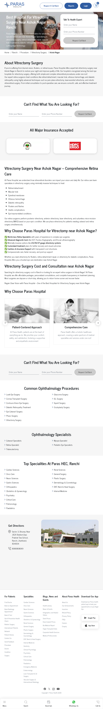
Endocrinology (28, 670)
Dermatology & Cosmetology (65, 482)
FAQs (63, 619)
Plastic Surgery (60, 478)
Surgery (7, 655)
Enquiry (64, 626)
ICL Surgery (58, 398)
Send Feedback (9, 641)
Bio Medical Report (49, 625)
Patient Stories (9, 634)
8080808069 (17, 548)
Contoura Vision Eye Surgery (17, 402)
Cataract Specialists (13, 440)
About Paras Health (70, 596)
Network (7, 631)
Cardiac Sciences (12, 469)
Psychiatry (10, 495)
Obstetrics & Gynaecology (16, 491)
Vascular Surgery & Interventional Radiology (31, 680)
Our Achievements (68, 605)
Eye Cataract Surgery (14, 411)
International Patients (11, 628)
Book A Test (8, 615)
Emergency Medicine (30, 666)
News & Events (48, 609)
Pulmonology (11, 503)
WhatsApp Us (73, 705)
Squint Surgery (59, 402)
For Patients (10, 596)
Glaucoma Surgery (61, 394)
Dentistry (27, 646)
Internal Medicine (60, 491)
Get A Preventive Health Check (12, 619)
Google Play (91, 618)
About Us (65, 602)
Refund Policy (66, 612)
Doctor (7, 648)
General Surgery (60, 473)
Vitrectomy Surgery (39, 52)
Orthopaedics (11, 486)
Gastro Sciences (12, 482)
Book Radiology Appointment (9, 610)
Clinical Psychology (30, 649)
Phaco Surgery (12, 415)
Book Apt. (48, 705)
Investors (65, 609)
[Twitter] (49, 689)
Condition (7, 652)
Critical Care (11, 499)
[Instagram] (53, 689)
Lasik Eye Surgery (13, 394)
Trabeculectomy (12, 449)
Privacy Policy (66, 616)
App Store (91, 625)
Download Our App (89, 596)
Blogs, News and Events (50, 598)
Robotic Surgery (10, 624)
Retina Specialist (12, 444)
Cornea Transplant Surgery (16, 398)
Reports (71, 5)
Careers (64, 623)
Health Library (47, 605)
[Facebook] (44, 689)
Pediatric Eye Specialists (63, 444)
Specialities (29, 596)
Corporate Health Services (51, 632)
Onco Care (10, 473)
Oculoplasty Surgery (62, 407)
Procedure (24, 52)
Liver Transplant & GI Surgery (30, 675)
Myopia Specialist (60, 440)
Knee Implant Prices (49, 622)
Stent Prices (47, 618)
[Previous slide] (5, 323)
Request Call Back (79, 40)
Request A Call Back (51, 5)
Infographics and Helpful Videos (50, 613)
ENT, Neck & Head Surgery (64, 486)
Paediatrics (10, 508)
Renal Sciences (59, 469)
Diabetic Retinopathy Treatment (18, 407)
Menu (4, 705)
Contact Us (8, 638)
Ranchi (14, 52)
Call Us (98, 705)
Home (7, 52)
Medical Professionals (50, 635)
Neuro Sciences (12, 478)
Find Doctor (8, 602)
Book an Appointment (11, 605)
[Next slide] (97, 323)
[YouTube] (58, 689)
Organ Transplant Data (50, 628)
